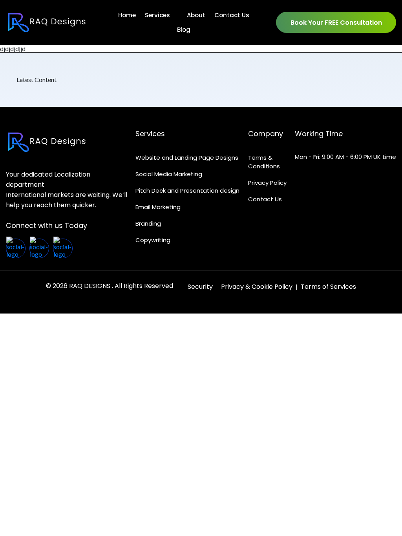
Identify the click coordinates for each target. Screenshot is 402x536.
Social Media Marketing (168, 174)
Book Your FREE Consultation (336, 22)
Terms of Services (328, 286)
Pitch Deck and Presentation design (187, 190)
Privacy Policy (267, 183)
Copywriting (152, 240)
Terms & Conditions (264, 161)
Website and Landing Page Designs (186, 157)
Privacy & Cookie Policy (256, 286)
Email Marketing (158, 207)
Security (200, 286)
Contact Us (265, 199)
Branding (148, 223)
